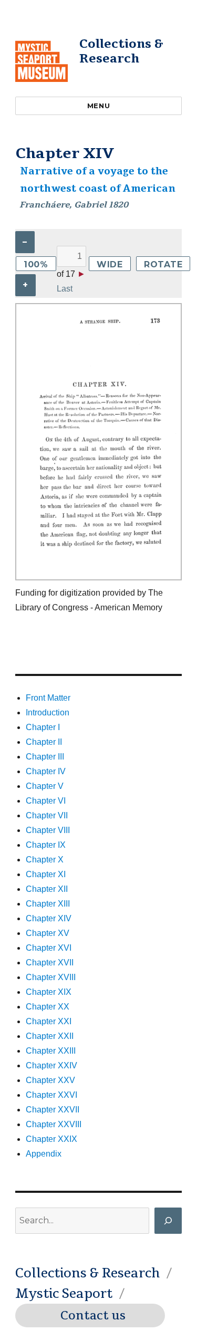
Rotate (163, 264)
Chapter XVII (50, 962)
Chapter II (44, 741)
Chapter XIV (48, 918)
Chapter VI (46, 800)
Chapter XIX (48, 991)
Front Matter (48, 697)
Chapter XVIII (51, 977)
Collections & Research (121, 51)
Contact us (93, 1316)
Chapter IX (46, 844)
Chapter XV (47, 933)
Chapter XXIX (51, 1139)
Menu (98, 105)
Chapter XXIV (51, 1065)
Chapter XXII (50, 1036)
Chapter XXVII (52, 1109)
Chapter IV (46, 771)
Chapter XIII (48, 903)
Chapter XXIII (51, 1050)
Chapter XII (47, 889)
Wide (110, 264)
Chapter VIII (48, 830)
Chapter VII (47, 815)
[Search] (168, 1221)
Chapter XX (47, 1006)
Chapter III (45, 756)
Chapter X (45, 859)
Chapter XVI (48, 947)
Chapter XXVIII (53, 1124)
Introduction (47, 712)
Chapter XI (46, 874)
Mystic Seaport (63, 1293)
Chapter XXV (50, 1080)
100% (36, 264)
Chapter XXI (48, 1021)
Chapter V (45, 786)
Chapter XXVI (51, 1094)
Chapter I (43, 727)
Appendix (43, 1153)
